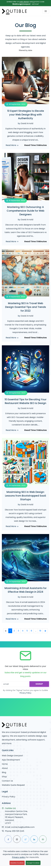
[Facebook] (8, 839)
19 (40, 630)
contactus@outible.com (23, 827)
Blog (4, 772)
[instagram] (17, 839)
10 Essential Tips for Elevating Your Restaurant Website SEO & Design (25, 401)
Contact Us (7, 780)
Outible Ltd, (10, 808)
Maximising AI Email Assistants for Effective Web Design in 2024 (26, 590)
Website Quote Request (13, 785)
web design (24, 2)
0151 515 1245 (18, 831)
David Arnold (27, 123)
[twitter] (25, 839)
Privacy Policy (25, 693)
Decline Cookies (17, 863)
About (5, 768)
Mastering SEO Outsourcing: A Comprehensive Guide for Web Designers (25, 210)
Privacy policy (19, 857)
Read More (11, 145)
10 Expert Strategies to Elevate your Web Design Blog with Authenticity (25, 114)
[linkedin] (34, 839)
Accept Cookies (33, 863)
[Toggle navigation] (45, 11)
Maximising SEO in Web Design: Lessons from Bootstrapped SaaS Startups (25, 495)
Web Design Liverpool (12, 755)
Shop (4, 776)
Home (5, 764)
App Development (11, 759)
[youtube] (43, 839)
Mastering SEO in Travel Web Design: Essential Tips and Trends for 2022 (25, 307)
